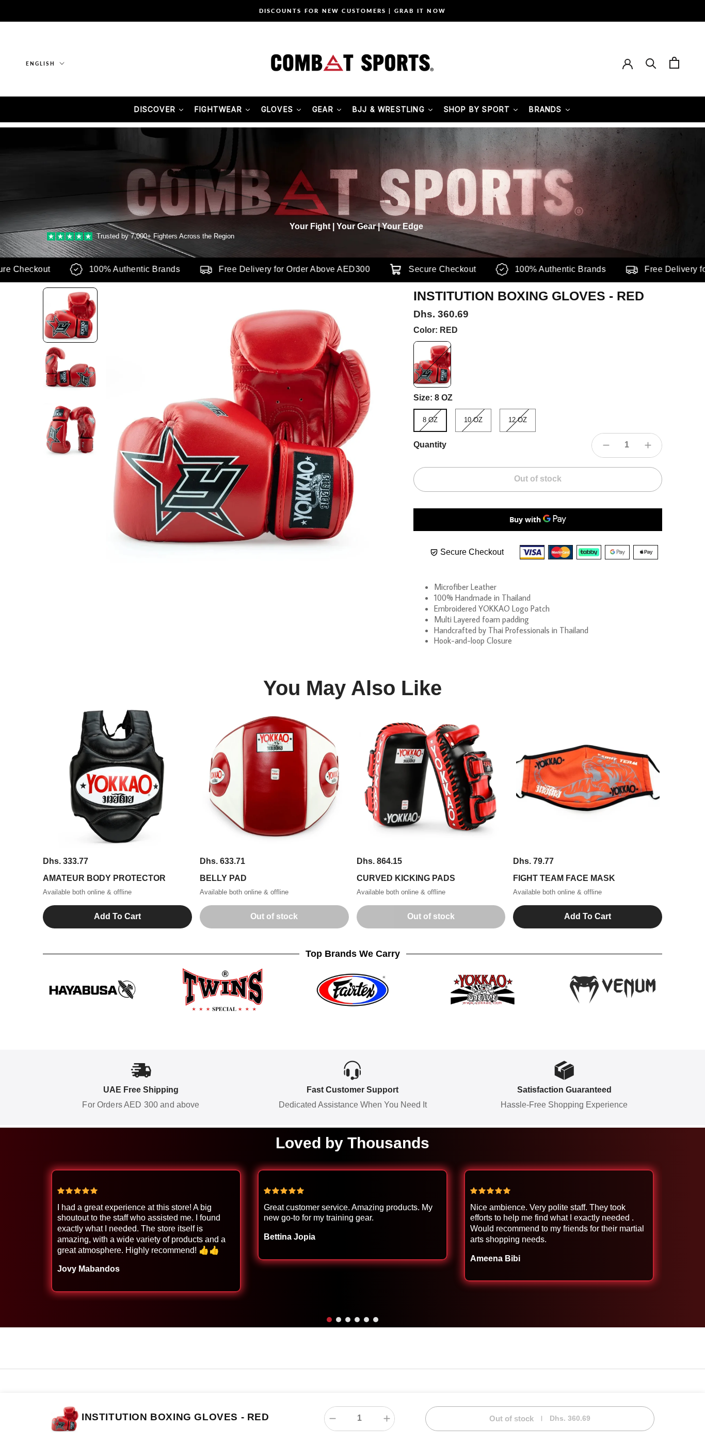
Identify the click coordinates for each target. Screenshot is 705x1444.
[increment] (648, 445)
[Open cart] (674, 63)
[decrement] (606, 445)
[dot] (329, 1319)
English (40, 63)
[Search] (651, 62)
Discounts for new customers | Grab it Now (352, 10)
